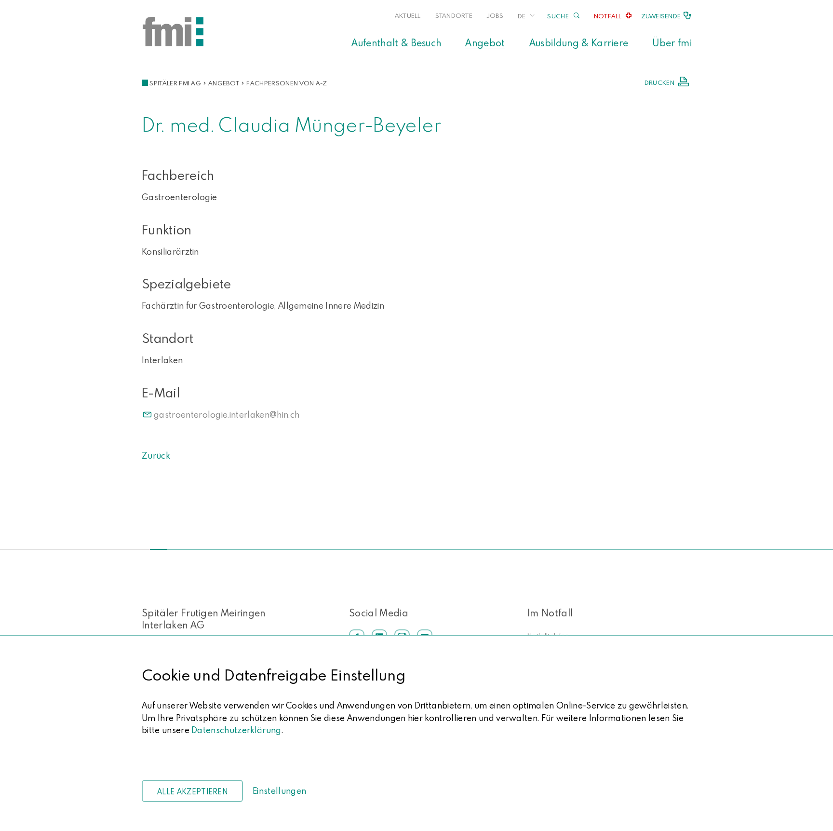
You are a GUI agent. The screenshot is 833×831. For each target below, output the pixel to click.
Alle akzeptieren (192, 791)
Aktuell (408, 15)
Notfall (608, 16)
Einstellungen (279, 790)
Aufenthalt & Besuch (396, 42)
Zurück (156, 455)
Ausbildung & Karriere (579, 42)
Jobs (495, 15)
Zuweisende (661, 16)
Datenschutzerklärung (236, 730)
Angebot (485, 42)
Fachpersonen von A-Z (286, 83)
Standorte (453, 15)
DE (521, 16)
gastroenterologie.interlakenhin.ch (226, 414)
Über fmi (672, 42)
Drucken (659, 82)
